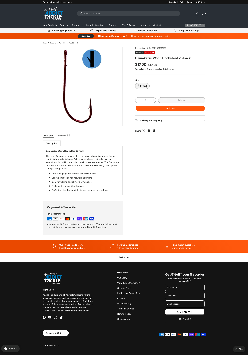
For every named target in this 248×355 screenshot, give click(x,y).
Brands (172, 2)
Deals (62, 25)
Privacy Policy (124, 303)
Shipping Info (123, 319)
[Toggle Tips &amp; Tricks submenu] (136, 25)
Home (45, 43)
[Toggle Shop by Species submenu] (104, 25)
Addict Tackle (54, 345)
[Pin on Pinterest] (154, 130)
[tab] (48, 135)
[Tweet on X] (143, 130)
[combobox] (128, 13)
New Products (50, 25)
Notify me (170, 108)
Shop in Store (124, 288)
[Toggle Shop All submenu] (82, 25)
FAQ (181, 2)
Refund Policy (124, 314)
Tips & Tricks (128, 25)
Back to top (124, 257)
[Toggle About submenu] (149, 25)
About (144, 25)
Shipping (150, 69)
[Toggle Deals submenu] (67, 25)
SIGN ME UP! (184, 312)
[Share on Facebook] (149, 130)
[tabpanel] (83, 167)
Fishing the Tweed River (129, 293)
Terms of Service (125, 308)
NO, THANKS (185, 319)
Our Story (122, 277)
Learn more (67, 2)
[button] (204, 13)
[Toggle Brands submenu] (118, 25)
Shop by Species (94, 25)
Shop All (75, 25)
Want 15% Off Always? (128, 283)
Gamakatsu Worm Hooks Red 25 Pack (64, 43)
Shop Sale (86, 36)
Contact (157, 25)
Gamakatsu (140, 48)
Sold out (181, 100)
